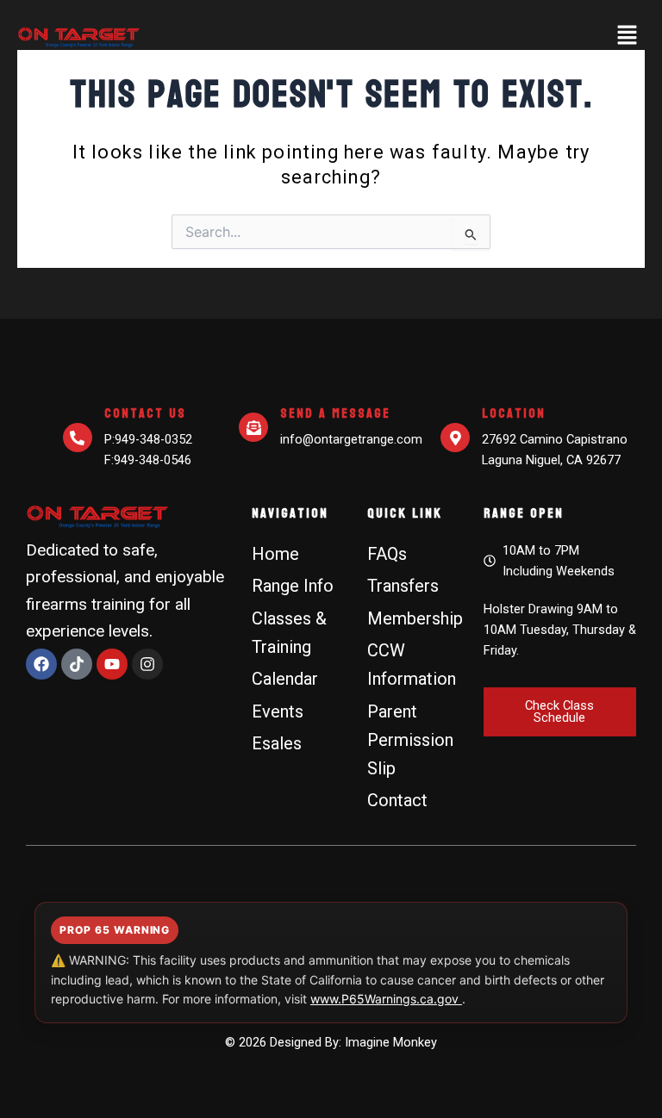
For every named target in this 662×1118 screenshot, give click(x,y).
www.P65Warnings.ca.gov (386, 998)
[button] (627, 36)
